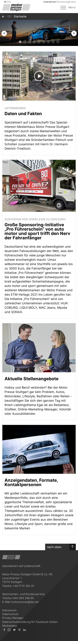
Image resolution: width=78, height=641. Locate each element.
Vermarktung (63, 2)
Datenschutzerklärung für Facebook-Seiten (30, 622)
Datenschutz (10, 614)
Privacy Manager (13, 618)
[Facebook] (4, 630)
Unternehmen (49, 2)
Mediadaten (9, 625)
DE (5, 2)
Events (72, 2)
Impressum (9, 610)
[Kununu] (9, 630)
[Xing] (19, 630)
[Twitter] (14, 630)
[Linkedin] (24, 630)
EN (9, 2)
